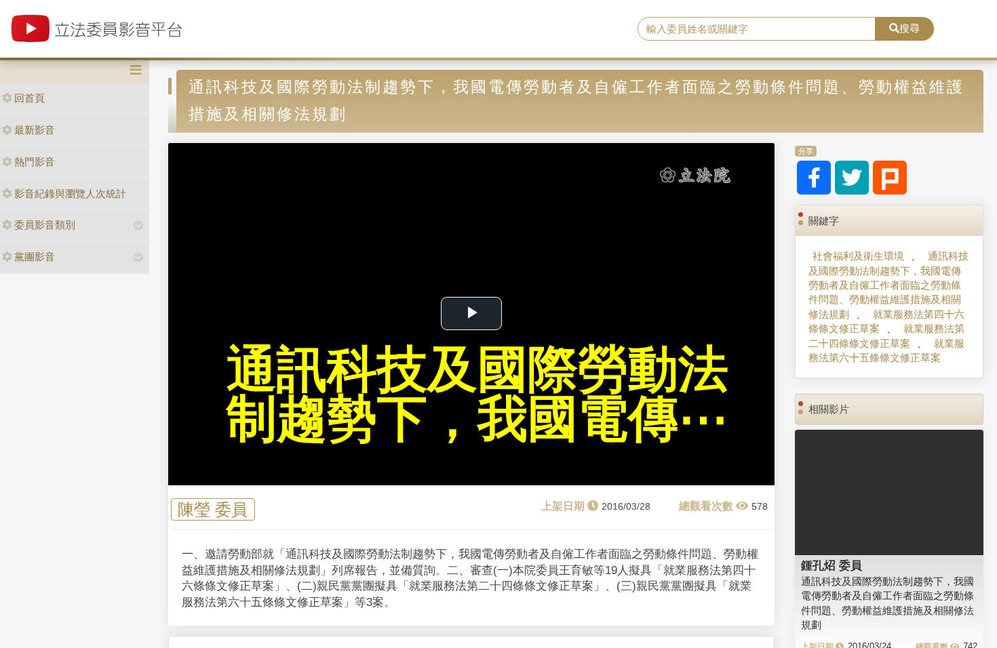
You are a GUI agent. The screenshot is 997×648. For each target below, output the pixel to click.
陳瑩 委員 (213, 509)
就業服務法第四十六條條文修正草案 (886, 321)
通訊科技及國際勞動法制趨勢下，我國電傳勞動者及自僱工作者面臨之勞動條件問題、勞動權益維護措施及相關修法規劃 (888, 285)
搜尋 (909, 28)
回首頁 (29, 98)
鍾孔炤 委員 (831, 565)
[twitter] (852, 178)
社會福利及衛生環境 (858, 256)
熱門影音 (34, 161)
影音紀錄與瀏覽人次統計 (70, 193)
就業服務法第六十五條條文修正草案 (886, 350)
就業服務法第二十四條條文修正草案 (886, 335)
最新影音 (34, 130)
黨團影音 (34, 256)
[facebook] (814, 178)
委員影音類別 (44, 224)
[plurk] (890, 178)
